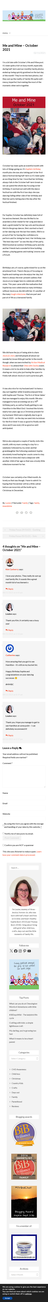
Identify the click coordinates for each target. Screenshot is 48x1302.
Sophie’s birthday (33, 169)
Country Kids (17, 1083)
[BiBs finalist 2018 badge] (24, 1133)
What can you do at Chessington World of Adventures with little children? (23, 1006)
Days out (15, 1092)
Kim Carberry (12, 569)
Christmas (16, 1078)
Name (5, 793)
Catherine (10, 655)
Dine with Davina (31, 365)
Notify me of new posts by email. (19, 833)
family (36, 503)
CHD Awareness (19, 1069)
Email (5, 803)
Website (6, 814)
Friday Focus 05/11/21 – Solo (23, 536)
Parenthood (17, 1101)
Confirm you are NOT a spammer (19, 845)
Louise (8, 503)
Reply (10, 589)
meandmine (7, 506)
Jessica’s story (9, 355)
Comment (8, 763)
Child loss (16, 1074)
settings (28, 1294)
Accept (7, 1298)
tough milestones (18, 294)
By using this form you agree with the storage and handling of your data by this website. (24, 825)
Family (25, 503)
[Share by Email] (30, 512)
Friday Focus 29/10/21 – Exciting (24, 529)
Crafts (14, 1087)
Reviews (15, 1106)
